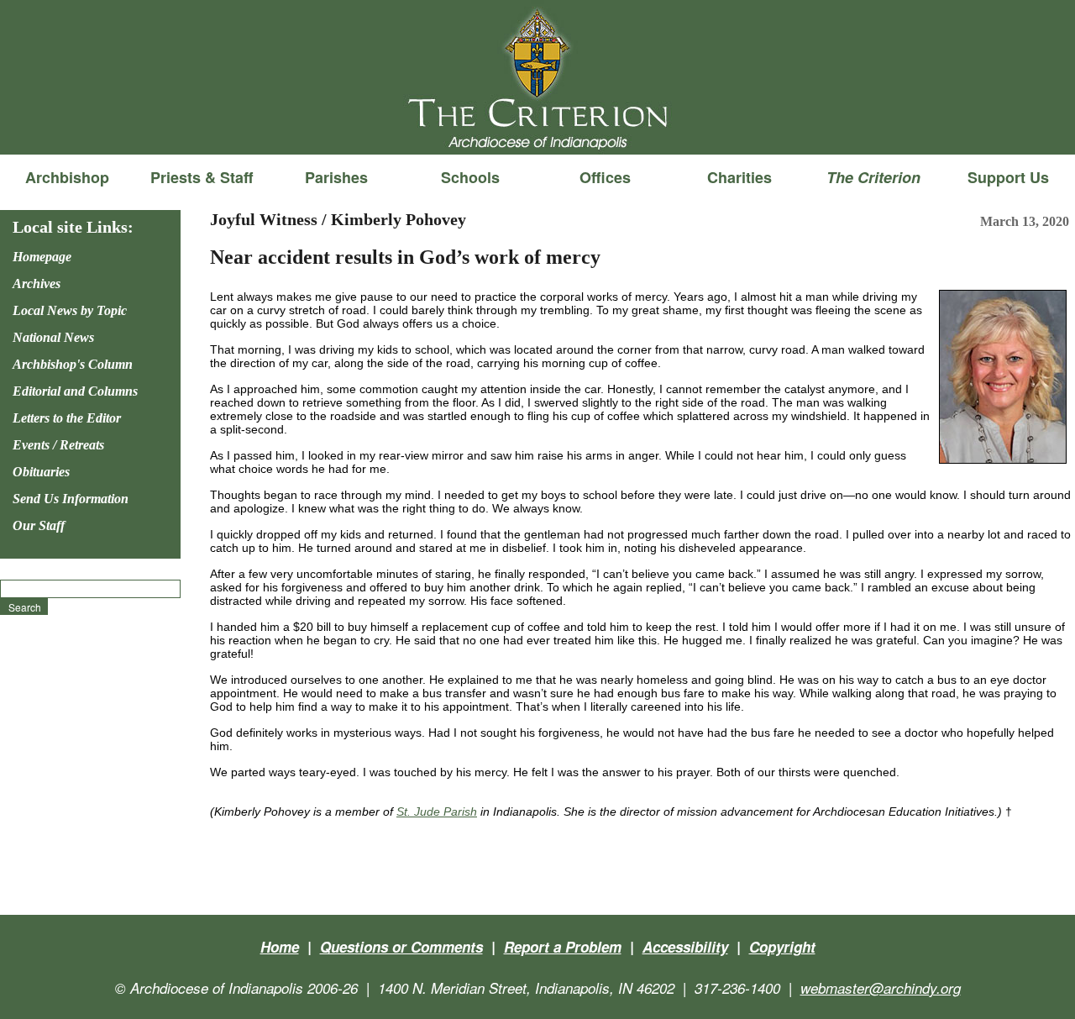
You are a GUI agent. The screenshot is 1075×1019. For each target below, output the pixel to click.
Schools (470, 177)
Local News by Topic (70, 310)
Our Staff (39, 525)
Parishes (336, 177)
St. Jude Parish (436, 811)
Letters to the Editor (67, 418)
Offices (605, 177)
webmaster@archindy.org (880, 988)
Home (279, 947)
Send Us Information (70, 498)
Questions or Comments (401, 947)
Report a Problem (562, 947)
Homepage (42, 256)
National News (53, 337)
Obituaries (41, 472)
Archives (36, 283)
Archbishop (67, 177)
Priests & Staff (201, 177)
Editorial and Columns (75, 391)
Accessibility (685, 947)
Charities (739, 177)
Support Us (1008, 177)
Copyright (782, 947)
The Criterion (537, 127)
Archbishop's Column (73, 364)
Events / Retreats (58, 445)
